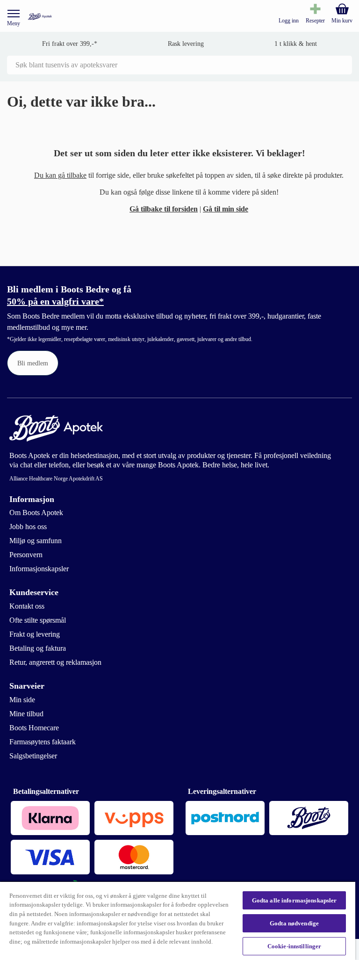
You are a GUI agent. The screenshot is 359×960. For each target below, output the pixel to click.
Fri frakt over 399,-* (69, 43)
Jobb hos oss (28, 527)
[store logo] (40, 16)
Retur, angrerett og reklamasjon (55, 662)
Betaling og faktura (37, 648)
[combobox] (179, 65)
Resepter (315, 20)
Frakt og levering (34, 634)
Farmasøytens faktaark (42, 742)
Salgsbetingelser (33, 756)
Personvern (26, 555)
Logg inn (289, 20)
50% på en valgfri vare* (55, 301)
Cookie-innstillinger (294, 946)
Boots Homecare (34, 728)
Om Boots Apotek (36, 512)
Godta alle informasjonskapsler (294, 900)
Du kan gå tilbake (60, 175)
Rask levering (186, 43)
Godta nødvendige (294, 923)
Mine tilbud (26, 714)
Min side (22, 700)
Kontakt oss (26, 606)
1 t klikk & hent (295, 43)
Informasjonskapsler (39, 569)
